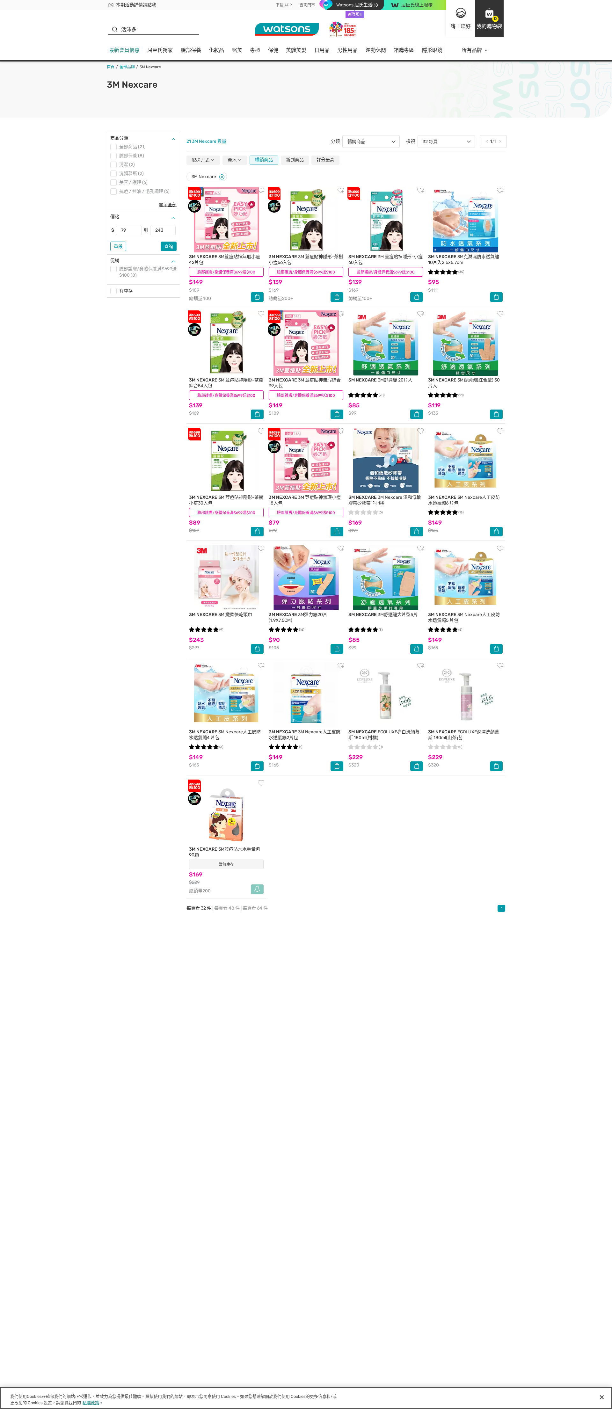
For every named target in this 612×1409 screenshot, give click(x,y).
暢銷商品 (264, 160)
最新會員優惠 (124, 50)
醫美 (237, 50)
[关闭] (602, 1397)
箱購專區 (404, 50)
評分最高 (325, 160)
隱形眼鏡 (432, 50)
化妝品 (216, 50)
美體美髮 (296, 50)
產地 (232, 160)
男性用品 (347, 50)
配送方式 (201, 160)
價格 (114, 217)
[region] (306, 1398)
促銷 (114, 260)
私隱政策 (91, 1402)
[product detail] (226, 219)
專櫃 (255, 50)
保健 (273, 50)
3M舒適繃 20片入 (380, 380)
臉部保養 (191, 50)
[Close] (221, 177)
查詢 (168, 246)
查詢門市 (307, 5)
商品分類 (119, 138)
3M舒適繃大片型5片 (383, 614)
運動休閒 (376, 50)
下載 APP (284, 5)
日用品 (322, 50)
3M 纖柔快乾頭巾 (220, 614)
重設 (118, 246)
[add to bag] (257, 297)
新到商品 (295, 160)
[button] (489, 18)
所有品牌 (472, 50)
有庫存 (126, 291)
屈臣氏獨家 (160, 50)
